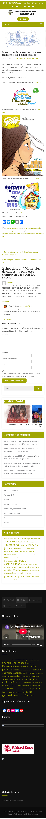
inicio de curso (35, 558)
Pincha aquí (39, 82)
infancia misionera (26, 558)
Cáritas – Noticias (10, 504)
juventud (5, 234)
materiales (12, 234)
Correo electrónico (9, 359)
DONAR (23, 19)
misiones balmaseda (36, 683)
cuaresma (5, 231)
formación (13, 558)
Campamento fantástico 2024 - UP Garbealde (20, 441)
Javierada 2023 (22, 451)
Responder (6, 301)
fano (32, 231)
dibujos (27, 231)
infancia (37, 231)
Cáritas (6, 499)
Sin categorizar (9, 518)
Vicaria (6, 522)
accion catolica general (14, 228)
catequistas (24, 548)
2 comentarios (18, 58)
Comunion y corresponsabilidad (15, 509)
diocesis (36, 555)
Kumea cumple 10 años (26, 466)
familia (6, 557)
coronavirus (20, 555)
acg (24, 228)
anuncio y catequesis (33, 228)
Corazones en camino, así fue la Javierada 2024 (21, 444)
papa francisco (30, 570)
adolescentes (37, 539)
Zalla (11, 579)
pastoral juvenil (16, 573)
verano (36, 577)
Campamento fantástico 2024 (17, 424)
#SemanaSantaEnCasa (10, 539)
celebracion (31, 549)
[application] (23, 635)
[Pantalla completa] (41, 645)
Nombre (5, 352)
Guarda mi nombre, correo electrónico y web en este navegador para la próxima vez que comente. (21, 375)
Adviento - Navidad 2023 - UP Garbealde (18, 456)
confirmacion (10, 554)
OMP (37, 234)
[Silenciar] (38, 645)
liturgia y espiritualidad (15, 562)
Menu (7, 24)
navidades (24, 567)
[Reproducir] (5, 645)
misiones (29, 564)
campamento (23, 545)
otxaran (23, 570)
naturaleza (14, 567)
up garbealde (25, 576)
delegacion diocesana (16, 231)
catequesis (17, 548)
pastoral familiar (27, 689)
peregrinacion (27, 573)
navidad (20, 567)
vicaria (6, 580)
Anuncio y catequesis (31, 58)
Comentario (7, 334)
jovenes (7, 561)
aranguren (33, 542)
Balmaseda (11, 545)
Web (3, 365)
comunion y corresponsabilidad (19, 551)
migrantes (23, 564)
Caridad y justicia (10, 495)
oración (17, 570)
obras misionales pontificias (25, 234)
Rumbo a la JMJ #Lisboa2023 (24, 473)
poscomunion (10, 576)
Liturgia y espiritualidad (13, 513)
